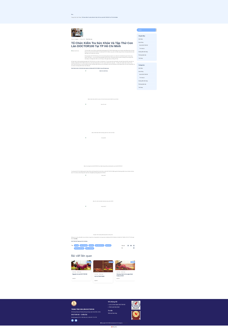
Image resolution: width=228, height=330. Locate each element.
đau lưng (91, 245)
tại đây (75, 238)
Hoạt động (141, 42)
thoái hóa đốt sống (79, 248)
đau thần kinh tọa (99, 245)
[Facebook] (128, 245)
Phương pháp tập (142, 55)
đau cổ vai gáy (83, 245)
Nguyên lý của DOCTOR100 (79, 274)
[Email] (131, 245)
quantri (74, 278)
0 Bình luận (101, 274)
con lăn (76, 245)
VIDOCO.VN (125, 323)
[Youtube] (76, 320)
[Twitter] (134, 245)
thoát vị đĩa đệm (89, 248)
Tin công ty (142, 48)
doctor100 (108, 245)
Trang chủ (73, 17)
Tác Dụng (141, 58)
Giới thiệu (79, 17)
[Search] (156, 30)
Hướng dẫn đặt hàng (143, 51)
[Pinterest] (134, 248)
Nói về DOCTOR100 (143, 45)
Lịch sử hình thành (99, 276)
